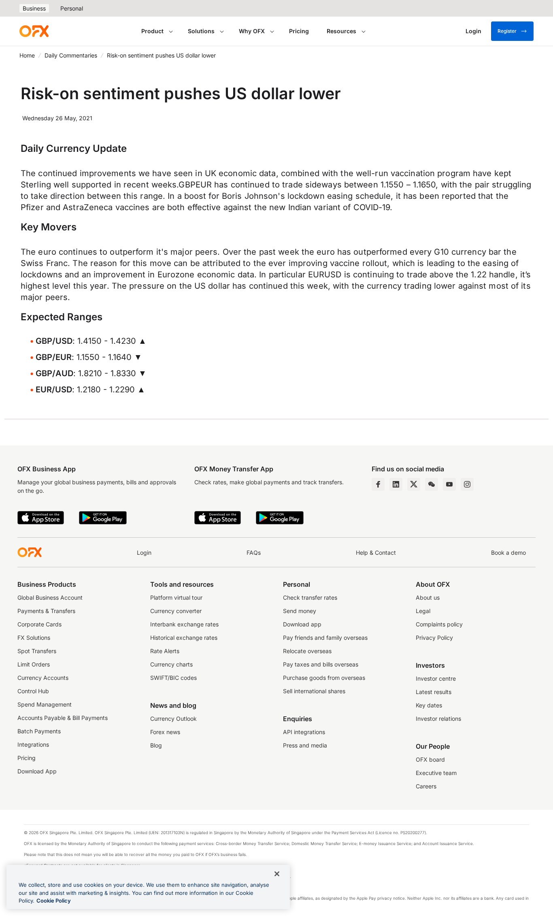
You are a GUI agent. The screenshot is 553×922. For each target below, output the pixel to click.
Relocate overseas (307, 650)
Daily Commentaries (71, 55)
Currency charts (171, 664)
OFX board (430, 759)
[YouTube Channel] (449, 484)
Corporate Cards (39, 624)
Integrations (33, 744)
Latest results (433, 691)
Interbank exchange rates (184, 624)
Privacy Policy (434, 637)
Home (27, 55)
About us (428, 597)
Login (144, 552)
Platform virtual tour (176, 597)
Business (34, 8)
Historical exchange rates (183, 637)
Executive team (436, 772)
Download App (37, 771)
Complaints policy (439, 624)
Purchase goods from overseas (324, 677)
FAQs (254, 552)
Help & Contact (376, 552)
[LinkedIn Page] (395, 484)
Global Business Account (50, 597)
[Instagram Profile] (467, 484)
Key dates (429, 705)
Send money (299, 610)
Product (152, 31)
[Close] (277, 874)
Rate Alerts (164, 650)
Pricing (299, 31)
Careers (426, 786)
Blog (156, 745)
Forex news (165, 731)
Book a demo (508, 552)
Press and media (305, 745)
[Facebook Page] (378, 484)
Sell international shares (314, 691)
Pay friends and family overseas (325, 637)
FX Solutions (33, 637)
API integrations (304, 731)
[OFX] (34, 31)
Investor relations (438, 718)
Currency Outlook (173, 718)
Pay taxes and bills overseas (320, 664)
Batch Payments (39, 731)
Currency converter (176, 610)
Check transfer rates (310, 597)
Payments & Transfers (46, 610)
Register (507, 31)
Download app (302, 624)
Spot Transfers (36, 650)
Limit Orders (33, 664)
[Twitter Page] (413, 484)
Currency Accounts (42, 677)
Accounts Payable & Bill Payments (62, 717)
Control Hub (33, 691)
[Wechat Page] (431, 484)
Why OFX (252, 31)
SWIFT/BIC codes (173, 677)
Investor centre (436, 678)
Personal (71, 8)
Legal (423, 610)
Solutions (201, 31)
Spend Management (44, 704)
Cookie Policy (53, 900)
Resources (341, 31)
